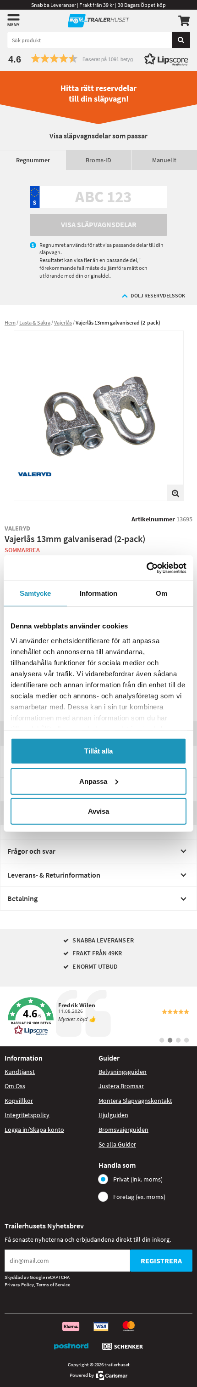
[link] (98, 1016)
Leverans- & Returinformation (53, 874)
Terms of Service (53, 1284)
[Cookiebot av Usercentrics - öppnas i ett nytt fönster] (146, 568)
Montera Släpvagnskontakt (135, 1100)
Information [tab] (98, 593)
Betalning (22, 898)
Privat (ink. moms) (138, 1179)
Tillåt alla (98, 751)
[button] (98, 58)
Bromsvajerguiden (123, 1129)
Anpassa (93, 781)
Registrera (161, 1260)
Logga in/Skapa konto (34, 1129)
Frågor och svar (31, 851)
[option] (99, 416)
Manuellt (164, 160)
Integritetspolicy (27, 1115)
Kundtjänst (20, 1071)
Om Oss (15, 1086)
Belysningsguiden (122, 1071)
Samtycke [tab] (35, 593)
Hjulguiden (113, 1115)
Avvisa (98, 811)
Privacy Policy (19, 1284)
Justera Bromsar (121, 1086)
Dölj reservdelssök (158, 295)
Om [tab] (161, 593)
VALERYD (18, 528)
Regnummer (33, 160)
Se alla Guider (117, 1144)
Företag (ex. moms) (139, 1197)
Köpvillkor (19, 1100)
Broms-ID (98, 160)
